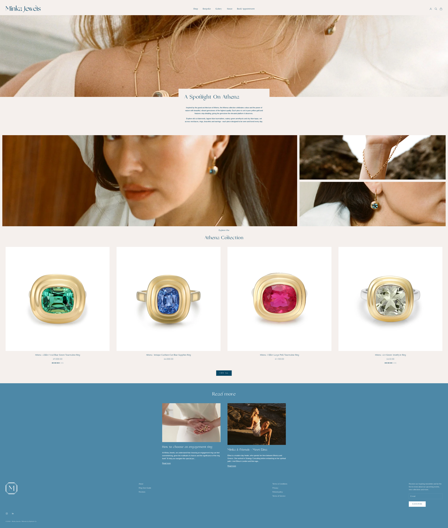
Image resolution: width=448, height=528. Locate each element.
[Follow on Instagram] (7, 513)
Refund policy (277, 492)
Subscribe (417, 504)
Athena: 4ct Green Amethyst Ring (390, 355)
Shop (195, 9)
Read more (166, 463)
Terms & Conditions (279, 484)
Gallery (218, 9)
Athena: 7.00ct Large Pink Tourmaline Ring (279, 355)
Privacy (275, 488)
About (229, 9)
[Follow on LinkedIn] (13, 513)
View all (224, 373)
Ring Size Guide (145, 488)
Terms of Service (278, 496)
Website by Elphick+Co (29, 521)
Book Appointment (246, 9)
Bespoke (207, 9)
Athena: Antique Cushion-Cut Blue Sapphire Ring (168, 355)
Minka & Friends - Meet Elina (247, 450)
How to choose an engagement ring (187, 447)
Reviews (142, 492)
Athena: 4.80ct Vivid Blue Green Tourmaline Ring (57, 355)
